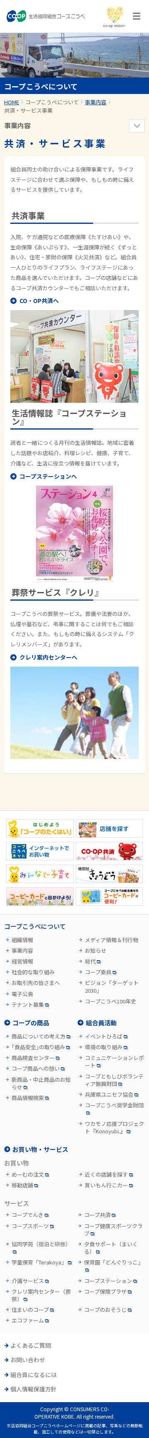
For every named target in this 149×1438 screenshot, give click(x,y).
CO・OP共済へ (39, 300)
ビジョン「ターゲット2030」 (112, 986)
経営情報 (22, 961)
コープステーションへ (48, 476)
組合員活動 (101, 1022)
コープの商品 (30, 1022)
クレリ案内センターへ (48, 657)
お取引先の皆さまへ (36, 983)
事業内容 (95, 102)
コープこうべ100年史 (110, 1001)
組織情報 (22, 940)
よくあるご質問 (30, 1345)
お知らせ (95, 950)
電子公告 (22, 994)
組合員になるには (33, 1375)
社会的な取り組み (33, 972)
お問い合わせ (27, 1360)
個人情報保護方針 (33, 1389)
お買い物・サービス (40, 1149)
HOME (11, 102)
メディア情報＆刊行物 (111, 940)
